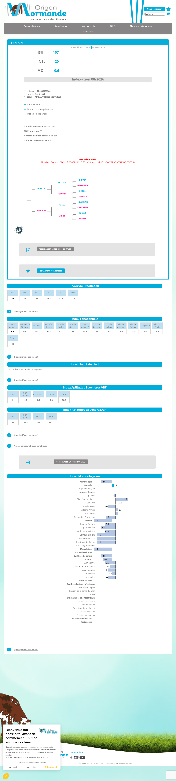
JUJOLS (82, 213)
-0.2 (110, 573)
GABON (82, 191)
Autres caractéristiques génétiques (30, 446)
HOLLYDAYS (82, 202)
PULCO (62, 204)
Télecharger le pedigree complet (55, 249)
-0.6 (103, 481)
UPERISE (41, 188)
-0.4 (106, 506)
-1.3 (99, 534)
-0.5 (109, 517)
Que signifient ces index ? (26, 311)
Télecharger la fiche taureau (71, 462)
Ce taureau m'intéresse (51, 271)
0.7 (125, 499)
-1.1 (99, 538)
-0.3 (108, 566)
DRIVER (82, 180)
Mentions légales (107, 763)
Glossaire (128, 763)
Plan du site (119, 763)
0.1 (117, 485)
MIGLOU (62, 182)
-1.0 (96, 520)
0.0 (120, 502)
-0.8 (103, 527)
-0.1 (112, 495)
